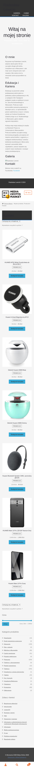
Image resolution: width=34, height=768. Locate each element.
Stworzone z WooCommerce (17, 757)
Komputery (7, 687)
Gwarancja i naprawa (10, 719)
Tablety (6, 675)
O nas (6, 733)
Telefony (6, 669)
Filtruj (5, 624)
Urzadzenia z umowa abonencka (14, 672)
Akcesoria (7, 644)
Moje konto (5, 765)
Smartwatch (7, 638)
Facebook (16, 170)
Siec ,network (8, 647)
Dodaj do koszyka (17, 276)
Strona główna (8, 203)
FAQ (5, 716)
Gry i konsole (8, 678)
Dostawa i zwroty (9, 712)
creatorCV (7, 709)
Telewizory (7, 684)
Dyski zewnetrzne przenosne (13, 641)
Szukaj (17, 765)
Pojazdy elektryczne (10, 656)
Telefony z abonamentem (12, 662)
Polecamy (7, 659)
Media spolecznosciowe (11, 730)
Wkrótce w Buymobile (10, 650)
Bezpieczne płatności (10, 703)
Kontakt (15, 15)
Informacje (7, 727)
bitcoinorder (8, 706)
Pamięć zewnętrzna (10, 665)
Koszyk (26, 763)
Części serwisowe (9, 653)
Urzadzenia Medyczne (10, 681)
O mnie (26, 13)
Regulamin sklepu (9, 739)
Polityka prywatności (10, 736)
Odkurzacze (7, 690)
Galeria (25, 15)
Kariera (17, 13)
